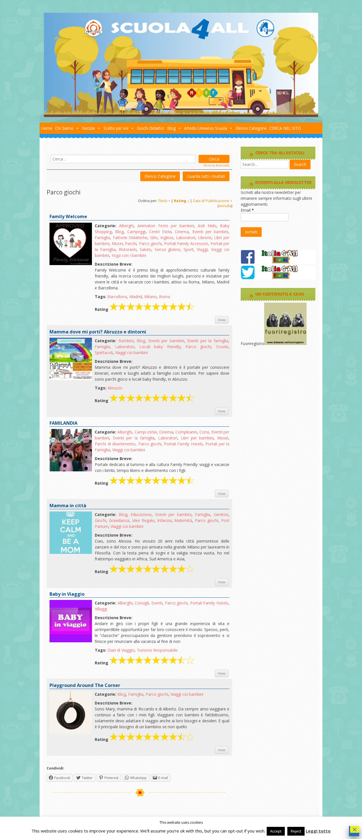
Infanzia (164, 520)
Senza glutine (167, 249)
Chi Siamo (64, 128)
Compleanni (186, 432)
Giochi (100, 520)
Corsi (204, 432)
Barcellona (117, 296)
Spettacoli (104, 352)
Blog (171, 128)
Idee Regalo (143, 520)
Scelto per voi (116, 128)
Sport (188, 249)
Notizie (88, 128)
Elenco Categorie (251, 128)
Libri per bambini (197, 438)
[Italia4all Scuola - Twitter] (278, 278)
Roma (164, 296)
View (221, 320)
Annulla (225, 205)
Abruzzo (114, 388)
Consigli (142, 603)
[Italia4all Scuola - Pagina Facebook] (278, 262)
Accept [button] (275, 831)
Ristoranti (127, 249)
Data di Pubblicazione (211, 200)
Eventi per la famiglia (207, 340)
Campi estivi (146, 432)
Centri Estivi (160, 231)
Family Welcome (68, 216)
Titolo (162, 200)
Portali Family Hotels (183, 443)
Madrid (135, 296)
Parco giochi (150, 243)
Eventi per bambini (210, 231)
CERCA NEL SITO (285, 128)
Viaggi (202, 249)
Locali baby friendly (159, 346)
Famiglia (102, 237)
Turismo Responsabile (157, 650)
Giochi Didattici (150, 128)
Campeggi (136, 231)
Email (247, 210)
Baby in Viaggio (67, 594)
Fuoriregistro (252, 343)
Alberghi (126, 225)
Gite (154, 237)
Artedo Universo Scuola (205, 128)
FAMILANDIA (63, 423)
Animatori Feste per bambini (165, 225)
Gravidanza (119, 520)
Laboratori (185, 237)
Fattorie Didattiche (130, 237)
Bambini (125, 340)
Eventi (156, 603)
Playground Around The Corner (84, 685)
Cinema (182, 231)
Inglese (166, 237)
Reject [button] (296, 831)
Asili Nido (207, 225)
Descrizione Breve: (113, 264)
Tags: (100, 296)
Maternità (183, 520)
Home (46, 128)
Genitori (221, 514)
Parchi (130, 243)
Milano (150, 296)
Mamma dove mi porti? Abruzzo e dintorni (97, 332)
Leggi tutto (318, 831)
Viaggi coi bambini (131, 352)
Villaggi (101, 609)
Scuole (222, 346)
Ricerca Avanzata (216, 165)
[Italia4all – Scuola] (181, 115)
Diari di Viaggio (121, 650)
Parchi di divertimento (115, 443)
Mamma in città (67, 505)
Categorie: (105, 225)
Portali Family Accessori (186, 243)
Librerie (205, 237)
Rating (180, 200)
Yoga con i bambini (128, 255)
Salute (145, 249)
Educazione (141, 514)
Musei (117, 243)
